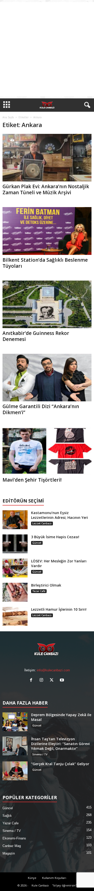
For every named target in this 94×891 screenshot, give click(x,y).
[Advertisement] (47, 49)
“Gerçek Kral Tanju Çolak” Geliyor (60, 763)
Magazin (9, 853)
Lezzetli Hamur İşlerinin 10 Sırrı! (58, 609)
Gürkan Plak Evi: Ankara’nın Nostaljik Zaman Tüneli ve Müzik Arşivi (46, 189)
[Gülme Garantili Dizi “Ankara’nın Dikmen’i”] (47, 377)
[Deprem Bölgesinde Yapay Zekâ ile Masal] (15, 721)
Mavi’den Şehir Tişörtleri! (32, 480)
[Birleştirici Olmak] (15, 592)
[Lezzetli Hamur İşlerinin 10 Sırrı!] (15, 616)
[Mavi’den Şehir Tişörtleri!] (47, 451)
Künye (32, 878)
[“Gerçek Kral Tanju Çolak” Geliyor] (15, 770)
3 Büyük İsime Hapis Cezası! (55, 536)
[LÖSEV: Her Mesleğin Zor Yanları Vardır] (15, 568)
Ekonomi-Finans (14, 838)
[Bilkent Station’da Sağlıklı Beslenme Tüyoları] (47, 231)
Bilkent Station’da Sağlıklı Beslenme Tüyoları (45, 263)
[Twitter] (53, 680)
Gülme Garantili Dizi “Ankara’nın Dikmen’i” (41, 409)
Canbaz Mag (12, 846)
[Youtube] (62, 680)
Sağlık (7, 816)
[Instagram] (42, 680)
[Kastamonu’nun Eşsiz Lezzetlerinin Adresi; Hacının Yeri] (15, 519)
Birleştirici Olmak (46, 585)
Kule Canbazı (40, 885)
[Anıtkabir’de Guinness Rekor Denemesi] (47, 304)
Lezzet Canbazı (42, 523)
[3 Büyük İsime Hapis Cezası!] (15, 543)
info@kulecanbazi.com (53, 670)
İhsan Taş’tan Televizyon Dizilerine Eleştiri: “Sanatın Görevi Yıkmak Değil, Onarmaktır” (60, 744)
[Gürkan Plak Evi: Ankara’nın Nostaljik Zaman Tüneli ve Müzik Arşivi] (47, 157)
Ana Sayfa (8, 117)
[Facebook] (32, 680)
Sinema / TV (39, 754)
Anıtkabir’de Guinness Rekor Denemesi (36, 336)
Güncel (36, 543)
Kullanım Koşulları (54, 878)
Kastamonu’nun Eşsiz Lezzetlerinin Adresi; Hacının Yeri (59, 515)
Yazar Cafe (38, 591)
